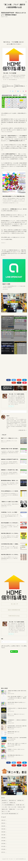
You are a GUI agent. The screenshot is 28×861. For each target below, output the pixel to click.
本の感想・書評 (20, 804)
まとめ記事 (5, 802)
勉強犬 (8, 415)
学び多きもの (21, 806)
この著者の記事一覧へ (22, 430)
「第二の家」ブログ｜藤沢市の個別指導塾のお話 (14, 6)
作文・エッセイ (12, 806)
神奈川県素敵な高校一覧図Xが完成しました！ (16, 755)
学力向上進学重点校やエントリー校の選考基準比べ (11, 491)
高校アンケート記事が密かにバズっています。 (9, 440)
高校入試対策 (12, 800)
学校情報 (12, 802)
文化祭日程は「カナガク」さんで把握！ (9, 512)
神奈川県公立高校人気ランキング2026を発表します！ (12, 533)
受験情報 (12, 809)
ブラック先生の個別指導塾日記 (8, 804)
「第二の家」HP (14, 604)
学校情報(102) (3, 242)
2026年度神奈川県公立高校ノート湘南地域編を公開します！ (13, 544)
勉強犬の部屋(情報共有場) (14, 609)
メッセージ (20, 809)
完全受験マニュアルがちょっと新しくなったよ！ (16, 749)
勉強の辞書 (4, 800)
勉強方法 (4, 809)
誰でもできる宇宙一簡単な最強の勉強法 (10, 813)
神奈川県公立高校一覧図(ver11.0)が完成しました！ (17, 702)
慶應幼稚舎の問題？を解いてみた (13, 731)
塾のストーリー (6, 811)
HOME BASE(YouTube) (14, 615)
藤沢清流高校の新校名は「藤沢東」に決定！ (10, 480)
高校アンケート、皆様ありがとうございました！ (11, 438)
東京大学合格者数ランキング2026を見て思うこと (11, 522)
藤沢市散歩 (20, 800)
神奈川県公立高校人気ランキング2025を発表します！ (12, 554)
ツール (4, 806)
